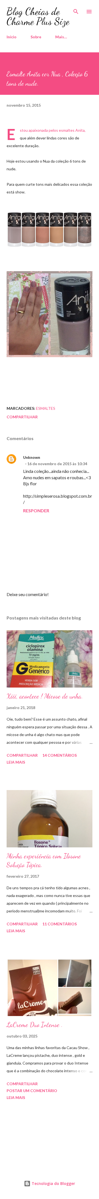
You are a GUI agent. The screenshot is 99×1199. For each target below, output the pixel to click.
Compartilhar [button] (22, 416)
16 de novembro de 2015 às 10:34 (57, 463)
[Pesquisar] (76, 10)
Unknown (31, 457)
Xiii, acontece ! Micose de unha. (45, 696)
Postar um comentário (32, 1090)
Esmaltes (45, 408)
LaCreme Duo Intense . (35, 1025)
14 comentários (59, 755)
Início (11, 36)
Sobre (36, 36)
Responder (36, 510)
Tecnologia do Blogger (53, 1183)
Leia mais (16, 762)
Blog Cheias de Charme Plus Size (38, 16)
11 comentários (59, 924)
